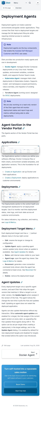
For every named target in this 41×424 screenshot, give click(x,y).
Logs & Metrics (10, 222)
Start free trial (20, 391)
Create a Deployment (13, 178)
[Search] (30, 3)
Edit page (7, 345)
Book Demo (20, 384)
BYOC (17, 54)
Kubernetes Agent (12, 78)
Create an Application (13, 172)
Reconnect (29, 270)
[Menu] (37, 2)
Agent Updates (19, 252)
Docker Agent (10, 67)
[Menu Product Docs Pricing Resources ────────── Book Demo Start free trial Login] (19, 2)
